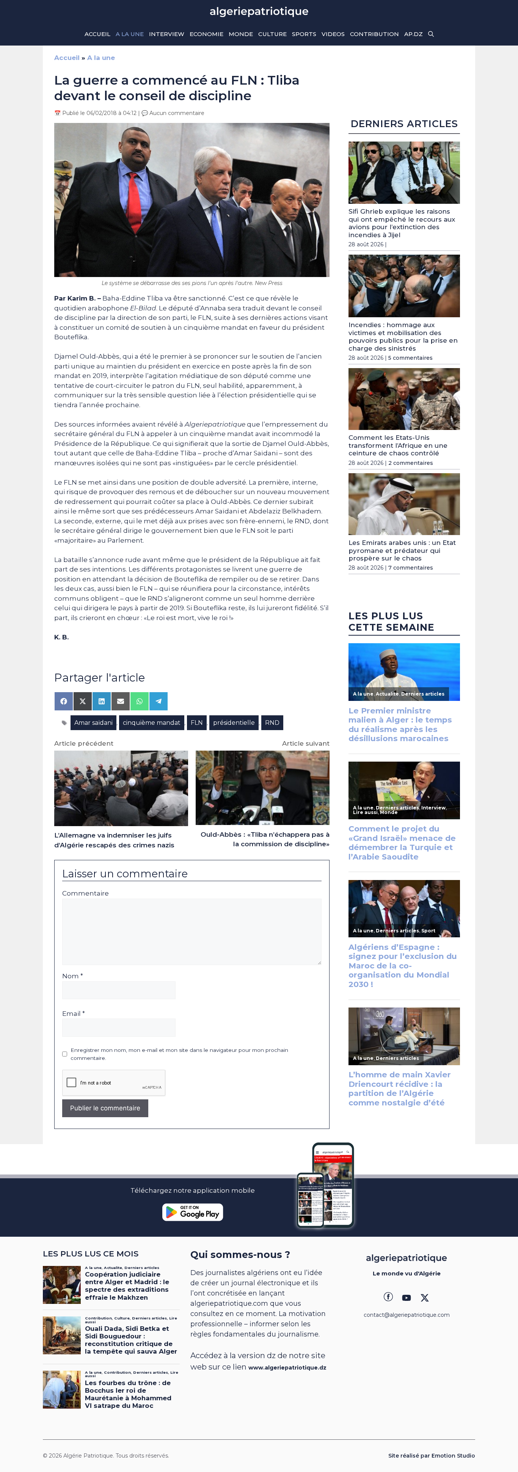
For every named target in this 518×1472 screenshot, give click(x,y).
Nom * (72, 976)
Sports (304, 34)
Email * (73, 1013)
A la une (130, 34)
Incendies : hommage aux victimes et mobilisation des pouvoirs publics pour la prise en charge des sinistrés (403, 336)
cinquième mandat (152, 722)
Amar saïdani (93, 722)
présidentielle (234, 722)
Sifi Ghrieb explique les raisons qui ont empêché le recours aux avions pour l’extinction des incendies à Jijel (401, 223)
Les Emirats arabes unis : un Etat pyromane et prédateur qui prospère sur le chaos (402, 550)
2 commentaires (410, 463)
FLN (197, 722)
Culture (272, 34)
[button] (430, 34)
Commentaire (85, 893)
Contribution (374, 34)
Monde (241, 34)
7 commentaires (410, 567)
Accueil (97, 34)
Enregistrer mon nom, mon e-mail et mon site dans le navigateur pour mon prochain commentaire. (179, 1054)
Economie (206, 34)
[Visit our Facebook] (388, 1298)
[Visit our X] (425, 1298)
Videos (333, 34)
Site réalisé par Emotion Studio (431, 1455)
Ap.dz (413, 34)
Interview (166, 34)
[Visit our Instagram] (406, 1298)
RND (272, 722)
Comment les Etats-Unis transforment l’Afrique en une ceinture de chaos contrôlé (397, 445)
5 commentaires (410, 357)
